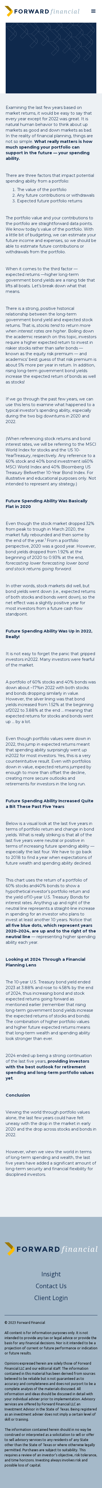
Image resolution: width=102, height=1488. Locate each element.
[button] (93, 11)
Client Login (51, 1298)
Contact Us (51, 1286)
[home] (42, 11)
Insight (51, 1274)
